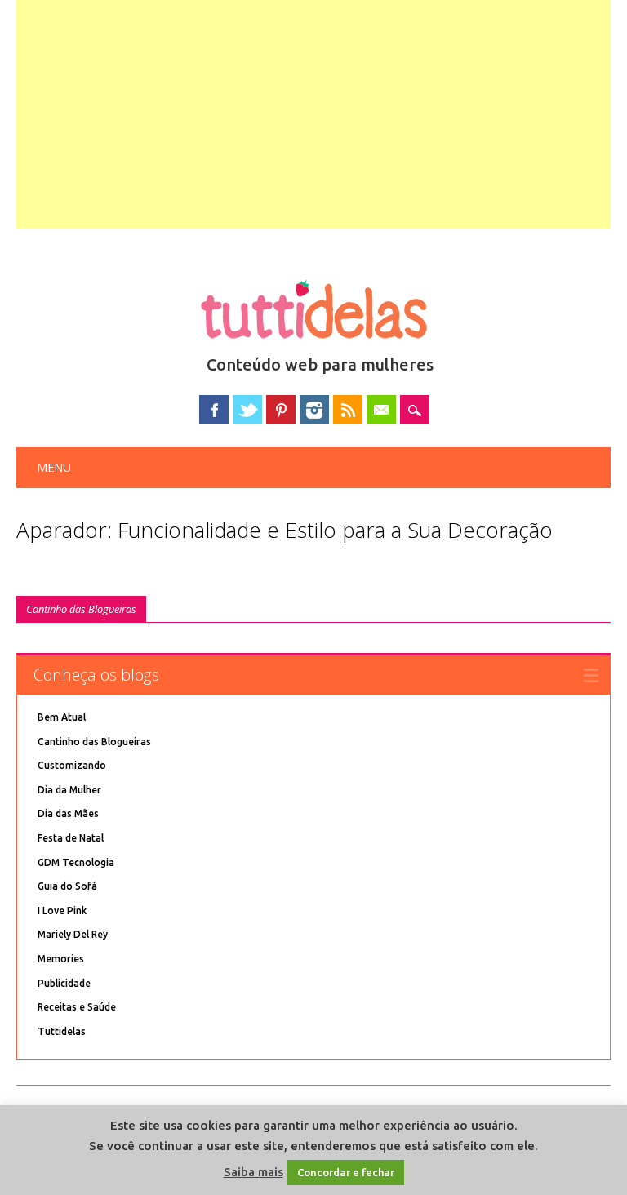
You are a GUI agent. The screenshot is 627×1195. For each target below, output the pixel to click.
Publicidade (64, 983)
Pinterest (281, 409)
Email (381, 409)
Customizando (72, 765)
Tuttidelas (62, 1031)
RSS (347, 409)
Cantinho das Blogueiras (81, 609)
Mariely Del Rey (73, 934)
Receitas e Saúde (77, 1007)
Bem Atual (62, 717)
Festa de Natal (71, 838)
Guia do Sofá (67, 886)
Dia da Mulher (69, 789)
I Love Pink (62, 910)
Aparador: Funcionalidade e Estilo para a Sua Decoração (284, 529)
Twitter (247, 409)
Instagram (314, 409)
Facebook (214, 409)
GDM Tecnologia (76, 862)
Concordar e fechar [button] (345, 1172)
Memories (61, 958)
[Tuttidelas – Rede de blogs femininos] (313, 345)
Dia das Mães (68, 813)
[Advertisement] (313, 114)
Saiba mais (253, 1172)
